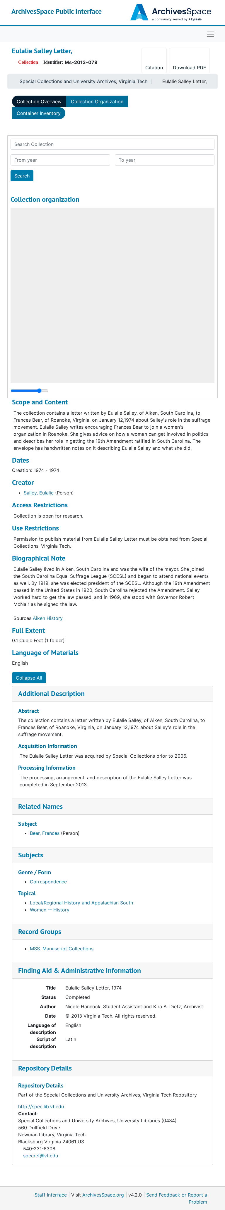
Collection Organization (97, 101)
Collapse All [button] (29, 678)
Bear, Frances (44, 833)
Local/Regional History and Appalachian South (81, 903)
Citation (154, 67)
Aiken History (48, 618)
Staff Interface (51, 1195)
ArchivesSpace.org (103, 1195)
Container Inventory (39, 113)
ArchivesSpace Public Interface (56, 11)
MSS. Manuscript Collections (61, 949)
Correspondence (48, 882)
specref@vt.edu (40, 1156)
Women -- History (49, 910)
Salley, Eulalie (39, 493)
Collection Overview (39, 101)
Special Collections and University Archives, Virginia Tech (83, 81)
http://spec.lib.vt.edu (41, 1106)
